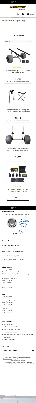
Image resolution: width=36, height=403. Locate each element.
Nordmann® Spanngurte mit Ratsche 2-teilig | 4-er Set (18, 190)
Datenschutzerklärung (10, 332)
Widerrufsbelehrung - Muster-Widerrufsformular (18, 334)
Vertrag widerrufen (9, 339)
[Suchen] (17, 14)
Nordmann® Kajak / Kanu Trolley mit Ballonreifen (18, 71)
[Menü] (3, 14)
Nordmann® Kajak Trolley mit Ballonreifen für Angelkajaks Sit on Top (18, 149)
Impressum (7, 337)
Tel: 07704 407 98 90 (10, 245)
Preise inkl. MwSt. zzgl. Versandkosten (18, 81)
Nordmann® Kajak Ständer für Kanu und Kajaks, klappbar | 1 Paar (18, 110)
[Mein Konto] (23, 14)
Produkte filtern (19, 35)
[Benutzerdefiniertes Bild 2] (18, 233)
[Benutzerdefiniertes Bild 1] (24, 223)
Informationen (7, 321)
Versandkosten (7, 359)
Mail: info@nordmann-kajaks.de (13, 251)
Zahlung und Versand (10, 327)
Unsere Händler (8, 324)
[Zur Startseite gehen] (18, 8)
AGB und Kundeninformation (12, 329)
